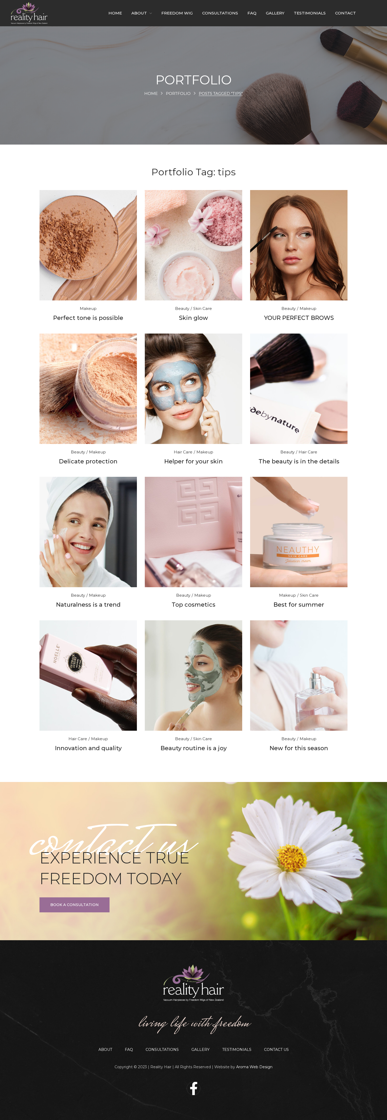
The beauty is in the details (299, 461)
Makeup (88, 308)
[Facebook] (193, 1088)
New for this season (299, 748)
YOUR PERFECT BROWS (299, 317)
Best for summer (299, 604)
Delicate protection (88, 461)
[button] (74, 904)
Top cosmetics (193, 604)
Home (151, 93)
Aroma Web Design (254, 1067)
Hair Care (183, 451)
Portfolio (178, 93)
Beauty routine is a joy (194, 748)
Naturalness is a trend (88, 604)
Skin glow (193, 317)
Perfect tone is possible (88, 317)
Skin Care (202, 308)
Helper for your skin (193, 461)
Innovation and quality (88, 748)
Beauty (182, 308)
